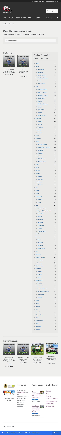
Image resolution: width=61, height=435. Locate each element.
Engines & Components (43, 147)
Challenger (38, 130)
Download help (50, 406)
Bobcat (37, 66)
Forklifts (39, 124)
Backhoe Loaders (42, 89)
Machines (40, 127)
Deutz (37, 167)
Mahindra (38, 254)
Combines (40, 260)
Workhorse (38, 326)
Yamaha (38, 329)
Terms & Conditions (21, 17)
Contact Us (37, 17)
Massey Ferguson (40, 257)
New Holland (39, 280)
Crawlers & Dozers (42, 95)
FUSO (39, 277)
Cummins (38, 138)
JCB (37, 205)
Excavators (40, 72)
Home (6, 24)
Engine (39, 240)
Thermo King (39, 315)
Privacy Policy (49, 403)
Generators (40, 219)
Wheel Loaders (41, 115)
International (39, 196)
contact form (20, 392)
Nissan (37, 300)
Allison (37, 63)
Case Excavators (41, 92)
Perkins (38, 306)
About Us (10, 17)
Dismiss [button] (57, 433)
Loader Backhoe (41, 75)
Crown (37, 136)
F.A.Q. (30, 17)
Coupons (48, 391)
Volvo (37, 323)
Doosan (38, 170)
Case (37, 86)
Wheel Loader (41, 248)
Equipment (40, 179)
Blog (47, 393)
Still (37, 309)
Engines (39, 101)
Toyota (37, 318)
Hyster (37, 193)
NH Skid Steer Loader (43, 292)
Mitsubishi (38, 268)
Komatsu (38, 237)
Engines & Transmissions (44, 211)
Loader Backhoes (42, 289)
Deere (37, 141)
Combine (39, 133)
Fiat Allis (38, 173)
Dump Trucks (40, 98)
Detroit (37, 164)
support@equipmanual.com (52, 1)
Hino (37, 188)
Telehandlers (40, 110)
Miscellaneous (39, 266)
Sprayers (39, 107)
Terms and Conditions (52, 398)
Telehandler (40, 225)
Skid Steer (40, 153)
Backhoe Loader (41, 208)
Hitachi (37, 190)
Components (40, 69)
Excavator (40, 242)
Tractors (39, 112)
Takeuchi (38, 312)
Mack (37, 251)
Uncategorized (39, 320)
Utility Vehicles (41, 159)
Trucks (39, 202)
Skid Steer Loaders (42, 78)
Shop (4, 17)
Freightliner (39, 182)
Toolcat (39, 81)
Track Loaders (41, 84)
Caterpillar (38, 118)
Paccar (37, 303)
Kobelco (38, 234)
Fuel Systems (39, 185)
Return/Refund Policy (51, 401)
